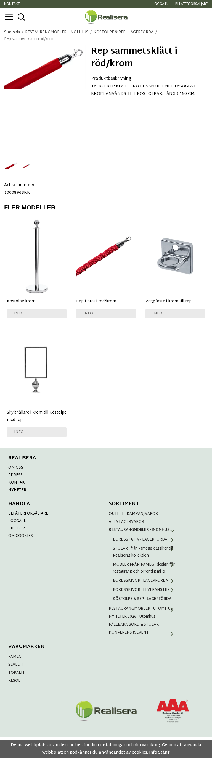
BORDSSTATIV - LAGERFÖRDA (140, 539)
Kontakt (12, 4)
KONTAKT (17, 482)
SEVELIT (15, 664)
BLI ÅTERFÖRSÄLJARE (28, 513)
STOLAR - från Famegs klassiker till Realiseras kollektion (143, 552)
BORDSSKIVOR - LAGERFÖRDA (140, 580)
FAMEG (15, 656)
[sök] (21, 17)
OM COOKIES (20, 536)
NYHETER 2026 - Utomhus (132, 616)
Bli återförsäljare (191, 4)
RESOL (14, 680)
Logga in (160, 4)
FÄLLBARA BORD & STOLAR (134, 624)
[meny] (9, 16)
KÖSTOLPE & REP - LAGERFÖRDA (142, 599)
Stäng (164, 752)
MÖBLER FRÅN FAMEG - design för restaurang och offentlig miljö (144, 568)
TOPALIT (16, 672)
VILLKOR (16, 528)
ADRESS (15, 475)
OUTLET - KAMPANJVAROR (133, 513)
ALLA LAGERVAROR (126, 521)
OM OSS (15, 467)
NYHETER (17, 490)
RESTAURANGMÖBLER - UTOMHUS (141, 608)
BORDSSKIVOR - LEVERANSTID (141, 589)
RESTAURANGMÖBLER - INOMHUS (139, 529)
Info (19, 313)
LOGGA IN (17, 521)
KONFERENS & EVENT (129, 632)
